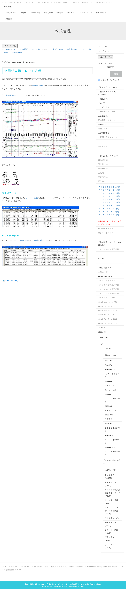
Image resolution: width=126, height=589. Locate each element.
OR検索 (116, 80)
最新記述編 (58, 49)
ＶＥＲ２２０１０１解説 (109, 190)
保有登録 (109, 419)
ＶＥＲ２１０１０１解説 (109, 196)
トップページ (11, 13)
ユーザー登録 (35, 13)
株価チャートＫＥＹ (106, 229)
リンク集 (102, 327)
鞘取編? (101, 181)
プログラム (103, 103)
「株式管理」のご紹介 (107, 87)
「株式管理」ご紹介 (39, 567)
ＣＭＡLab (41, 584)
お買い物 (102, 332)
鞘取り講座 (103, 146)
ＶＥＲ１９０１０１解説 (109, 209)
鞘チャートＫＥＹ (103, 13)
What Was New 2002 (107, 319)
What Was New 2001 (107, 323)
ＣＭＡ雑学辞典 (104, 268)
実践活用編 (17, 52)
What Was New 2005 (107, 306)
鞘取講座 (60, 13)
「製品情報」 (104, 99)
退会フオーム (104, 129)
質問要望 (9, 19)
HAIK (82, 586)
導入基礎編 (72, 49)
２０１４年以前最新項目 (108, 289)
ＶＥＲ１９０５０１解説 (109, 205)
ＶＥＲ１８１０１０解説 (109, 212)
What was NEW (105, 276)
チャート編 (35, 49)
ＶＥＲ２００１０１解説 (109, 202)
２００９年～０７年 (106, 298)
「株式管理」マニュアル (108, 156)
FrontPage (7, 49)
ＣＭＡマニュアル (112, 410)
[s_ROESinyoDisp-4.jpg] (45, 256)
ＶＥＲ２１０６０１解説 (109, 193)
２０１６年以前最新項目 (108, 285)
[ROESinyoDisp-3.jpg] (40, 216)
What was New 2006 (107, 302)
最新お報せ (48, 13)
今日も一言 (103, 272)
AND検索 (105, 80)
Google (23, 13)
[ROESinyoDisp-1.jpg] (40, 129)
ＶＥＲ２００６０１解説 (109, 199)
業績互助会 (11, 95)
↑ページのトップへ (10, 567)
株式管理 (8, 7)
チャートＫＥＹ (86, 13)
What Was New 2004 (107, 310)
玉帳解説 (112, 518)
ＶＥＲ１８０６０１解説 (109, 215)
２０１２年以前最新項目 (108, 249)
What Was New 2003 (107, 315)
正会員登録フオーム (106, 120)
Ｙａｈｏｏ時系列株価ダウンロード (112, 493)
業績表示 (24, 240)
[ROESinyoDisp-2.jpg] (11, 177)
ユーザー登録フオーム (107, 112)
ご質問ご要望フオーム (107, 137)
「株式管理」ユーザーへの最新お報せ (109, 243)
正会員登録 (103, 116)
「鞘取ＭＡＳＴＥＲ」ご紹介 (61, 567)
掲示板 (101, 259)
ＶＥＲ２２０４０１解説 (109, 187)
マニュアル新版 (21, 49)
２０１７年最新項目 (106, 281)
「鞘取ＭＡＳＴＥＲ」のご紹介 (107, 93)
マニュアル (71, 13)
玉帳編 (5, 52)
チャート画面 (38, 85)
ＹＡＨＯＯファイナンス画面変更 (112, 511)
